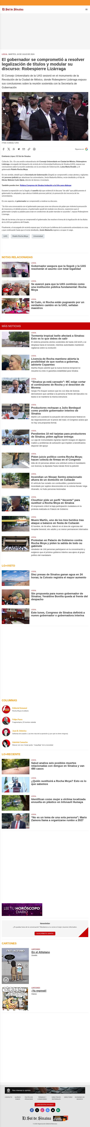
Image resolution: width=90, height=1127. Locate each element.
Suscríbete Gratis (44, 933)
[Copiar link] (29, 149)
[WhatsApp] (13, 149)
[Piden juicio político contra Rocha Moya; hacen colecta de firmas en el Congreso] (15, 461)
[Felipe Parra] (6, 720)
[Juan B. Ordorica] (6, 732)
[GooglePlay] (58, 1110)
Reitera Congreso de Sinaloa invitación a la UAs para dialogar (45, 185)
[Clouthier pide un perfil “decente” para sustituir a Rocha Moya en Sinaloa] (15, 504)
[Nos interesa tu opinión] (45, 1090)
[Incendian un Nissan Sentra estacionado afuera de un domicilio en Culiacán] (15, 483)
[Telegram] (18, 149)
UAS (5, 236)
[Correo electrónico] (23, 149)
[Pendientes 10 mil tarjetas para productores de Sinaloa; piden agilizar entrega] (15, 440)
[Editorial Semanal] (6, 709)
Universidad (38, 236)
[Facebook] (3, 149)
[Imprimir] (34, 149)
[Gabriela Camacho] (6, 743)
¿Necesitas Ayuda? (44, 1105)
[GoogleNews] (48, 1110)
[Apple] (53, 1110)
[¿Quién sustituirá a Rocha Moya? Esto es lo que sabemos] (15, 784)
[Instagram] (42, 1110)
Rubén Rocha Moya (20, 236)
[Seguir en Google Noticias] (86, 149)
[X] (9, 149)
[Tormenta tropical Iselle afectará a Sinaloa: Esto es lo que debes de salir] (15, 342)
